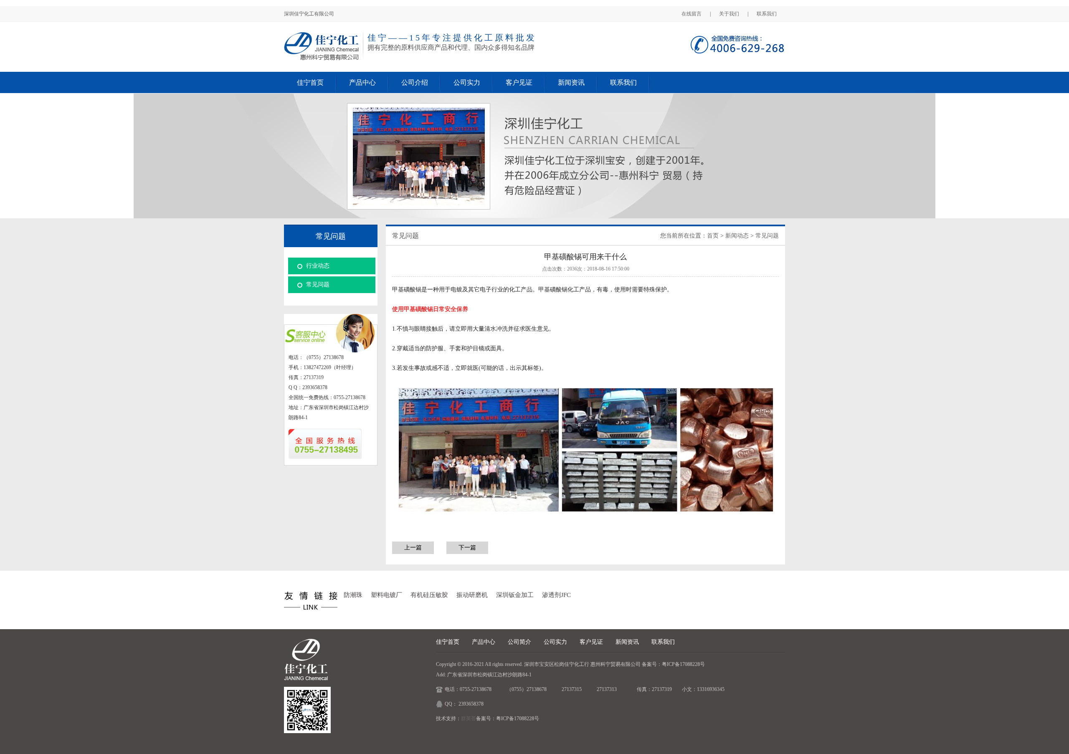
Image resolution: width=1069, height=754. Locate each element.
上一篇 (413, 547)
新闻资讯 (571, 82)
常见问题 (317, 284)
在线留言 (691, 14)
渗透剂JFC (556, 595)
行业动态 (317, 266)
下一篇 (467, 547)
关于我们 (729, 14)
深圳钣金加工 (515, 595)
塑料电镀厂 (386, 595)
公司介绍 (414, 82)
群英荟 (468, 718)
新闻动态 (737, 236)
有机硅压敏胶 (429, 595)
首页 (713, 236)
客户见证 (519, 82)
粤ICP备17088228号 (683, 664)
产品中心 (362, 82)
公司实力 (466, 82)
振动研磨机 (472, 595)
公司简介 (519, 642)
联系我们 (767, 14)
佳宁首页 (310, 82)
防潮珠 (353, 595)
